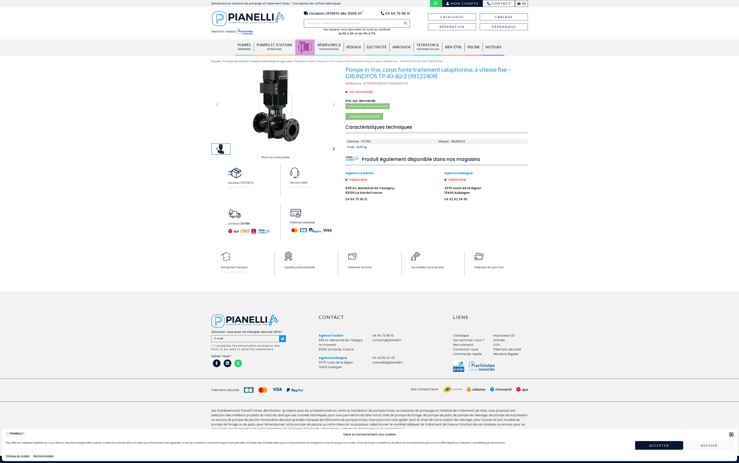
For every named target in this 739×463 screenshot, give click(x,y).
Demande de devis (364, 116)
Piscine (473, 47)
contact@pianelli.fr (386, 340)
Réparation (452, 26)
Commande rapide (467, 354)
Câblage (504, 17)
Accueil (216, 61)
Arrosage (401, 47)
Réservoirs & (329, 47)
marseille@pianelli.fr (387, 362)
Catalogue (452, 17)
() (524, 3)
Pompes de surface (235, 61)
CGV (496, 345)
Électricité (377, 47)
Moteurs (494, 47)
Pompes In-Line (304, 61)
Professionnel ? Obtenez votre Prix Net (368, 106)
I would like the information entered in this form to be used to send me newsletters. (245, 347)
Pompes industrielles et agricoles (271, 61)
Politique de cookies (17, 456)
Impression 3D (504, 335)
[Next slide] (333, 105)
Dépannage (504, 26)
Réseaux (354, 47)
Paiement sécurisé (507, 349)
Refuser (709, 445)
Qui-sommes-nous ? (468, 340)
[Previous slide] (217, 105)
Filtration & (427, 47)
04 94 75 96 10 (356, 199)
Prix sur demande (360, 100)
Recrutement (463, 345)
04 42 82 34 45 (455, 199)
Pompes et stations (274, 47)
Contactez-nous (465, 349)
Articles (499, 340)
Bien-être (453, 47)
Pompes (244, 47)
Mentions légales (43, 456)
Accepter (659, 445)
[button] (731, 434)
